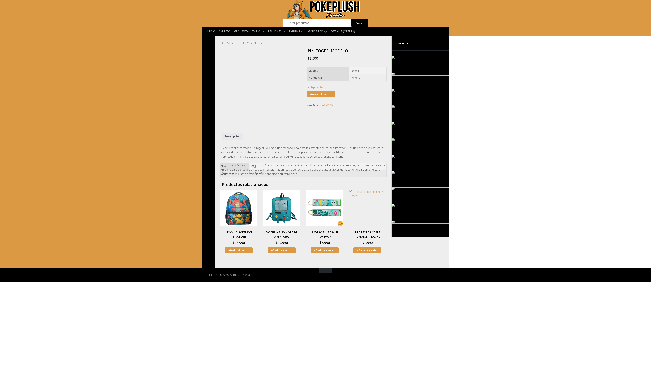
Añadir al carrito (320, 94)
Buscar (360, 23)
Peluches (275, 31)
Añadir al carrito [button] (238, 250)
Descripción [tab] (232, 136)
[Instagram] (208, 41)
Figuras (294, 31)
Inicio (211, 31)
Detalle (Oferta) (343, 31)
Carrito (224, 31)
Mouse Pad (315, 31)
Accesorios (234, 43)
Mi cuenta (241, 31)
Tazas (256, 31)
